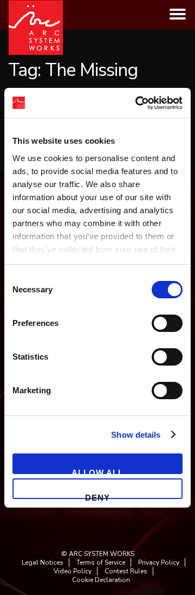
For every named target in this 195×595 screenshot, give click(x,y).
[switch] (167, 323)
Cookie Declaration (101, 579)
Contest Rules (126, 571)
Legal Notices (42, 562)
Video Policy (73, 571)
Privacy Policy (158, 562)
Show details (135, 434)
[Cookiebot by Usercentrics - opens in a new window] (138, 103)
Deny (97, 496)
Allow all (97, 471)
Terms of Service (100, 562)
